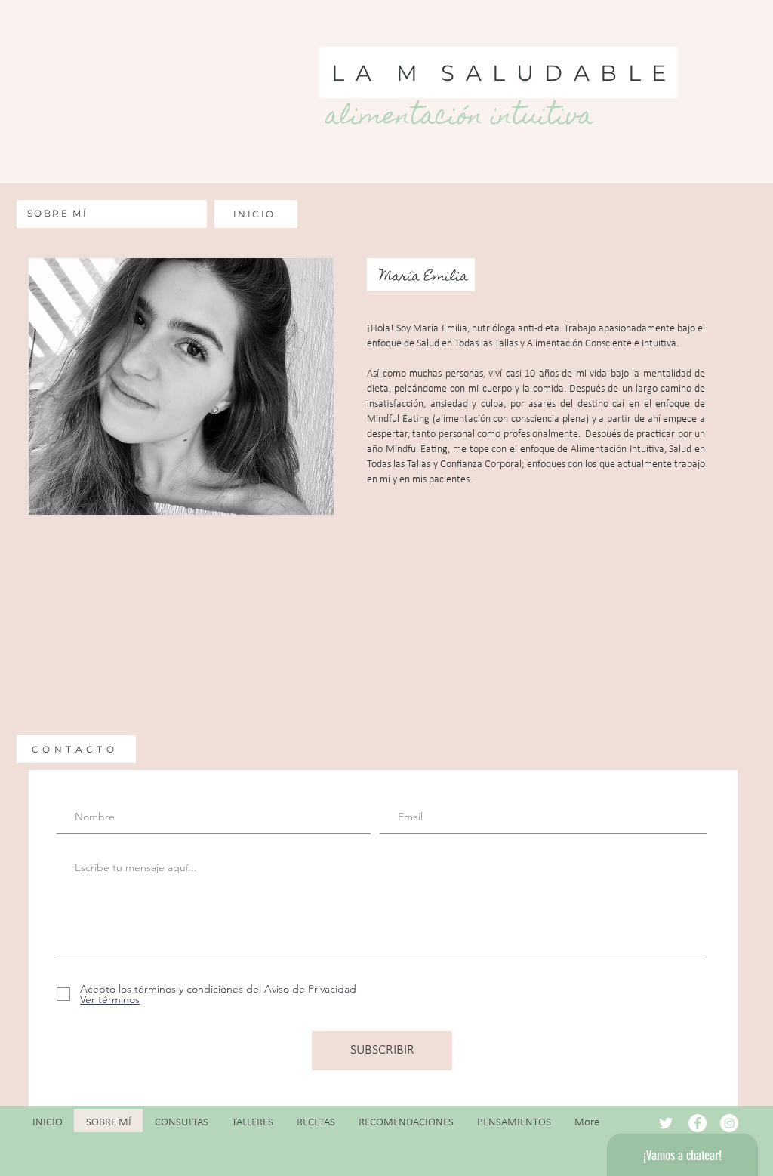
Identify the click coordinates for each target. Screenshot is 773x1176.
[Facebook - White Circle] (697, 1123)
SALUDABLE (559, 73)
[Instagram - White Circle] (729, 1123)
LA (356, 73)
